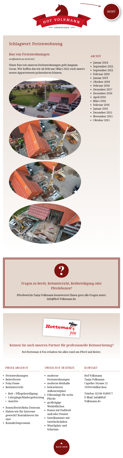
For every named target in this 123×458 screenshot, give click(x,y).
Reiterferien (13, 379)
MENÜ (111, 11)
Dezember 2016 (102, 93)
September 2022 (103, 66)
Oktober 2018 (101, 81)
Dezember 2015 (102, 112)
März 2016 (99, 101)
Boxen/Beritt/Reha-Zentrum (23, 407)
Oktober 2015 (101, 120)
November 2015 (103, 116)
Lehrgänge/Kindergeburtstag (26, 397)
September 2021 (103, 70)
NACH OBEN (61, 447)
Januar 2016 (100, 108)
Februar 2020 (101, 74)
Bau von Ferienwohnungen (29, 54)
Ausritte (13, 401)
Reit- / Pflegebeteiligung (23, 393)
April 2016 (99, 97)
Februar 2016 (101, 104)
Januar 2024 (100, 62)
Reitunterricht (14, 387)
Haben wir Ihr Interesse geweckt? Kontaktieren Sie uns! (22, 415)
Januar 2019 (100, 78)
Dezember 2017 (102, 89)
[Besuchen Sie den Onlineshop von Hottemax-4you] (61, 328)
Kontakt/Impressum (18, 423)
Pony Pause (13, 383)
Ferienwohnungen (17, 375)
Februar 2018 (101, 85)
